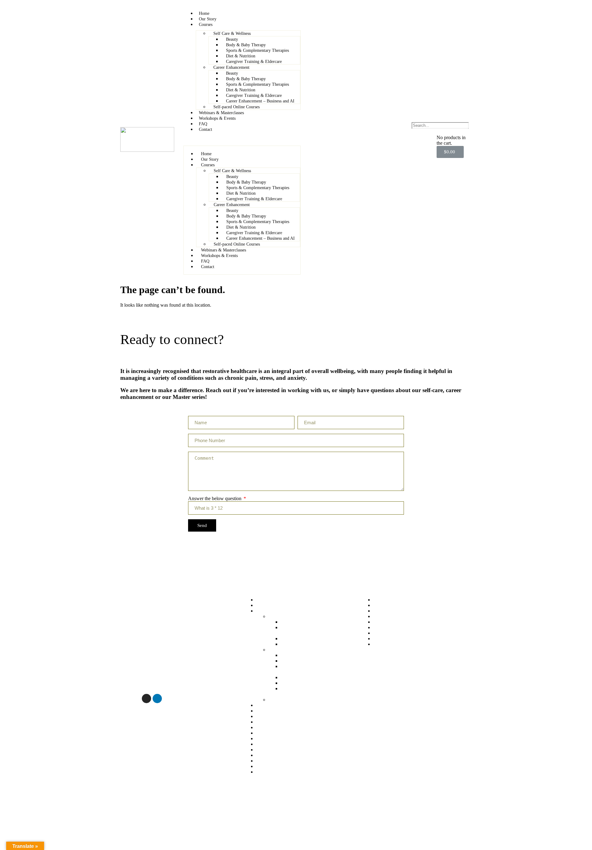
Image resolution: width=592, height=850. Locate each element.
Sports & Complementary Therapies (257, 50)
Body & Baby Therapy (246, 45)
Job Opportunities (390, 644)
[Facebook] (125, 698)
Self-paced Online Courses (236, 107)
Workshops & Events (217, 118)
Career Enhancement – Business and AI (260, 101)
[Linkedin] (157, 698)
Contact (205, 129)
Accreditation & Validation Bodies (289, 738)
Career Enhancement (231, 67)
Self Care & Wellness (232, 33)
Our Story (207, 19)
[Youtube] (135, 698)
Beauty (232, 39)
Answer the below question (215, 498)
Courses (205, 24)
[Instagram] (146, 698)
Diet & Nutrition (240, 56)
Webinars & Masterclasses (221, 112)
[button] (242, 140)
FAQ (203, 124)
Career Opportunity (275, 771)
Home (204, 13)
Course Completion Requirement (405, 621)
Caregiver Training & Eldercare (254, 61)
